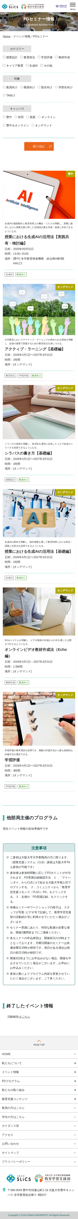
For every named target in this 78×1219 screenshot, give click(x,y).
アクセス (7, 1134)
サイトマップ (10, 1152)
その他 (48, 65)
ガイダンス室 (10, 1125)
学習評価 (46, 57)
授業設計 (12, 57)
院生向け (46, 87)
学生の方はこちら (13, 1116)
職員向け (29, 87)
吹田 (21, 117)
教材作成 (64, 57)
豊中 (9, 117)
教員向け (12, 87)
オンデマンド (43, 125)
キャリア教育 (14, 65)
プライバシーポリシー (16, 1161)
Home (6, 36)
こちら (26, 1016)
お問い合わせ (10, 1143)
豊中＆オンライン (17, 125)
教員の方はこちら (13, 1107)
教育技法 (29, 57)
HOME (6, 1054)
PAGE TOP (39, 1045)
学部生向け (65, 87)
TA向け (10, 95)
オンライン (48, 117)
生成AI (33, 65)
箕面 (32, 117)
